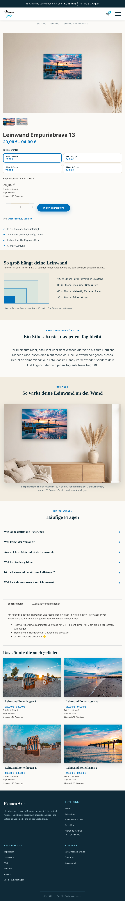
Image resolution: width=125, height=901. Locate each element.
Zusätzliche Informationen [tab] (46, 603)
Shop (67, 808)
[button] (62, 532)
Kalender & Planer (74, 819)
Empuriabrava (14, 218)
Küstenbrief (70, 863)
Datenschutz (9, 857)
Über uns (69, 857)
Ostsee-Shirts (72, 834)
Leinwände (70, 814)
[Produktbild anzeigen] (62, 73)
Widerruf (8, 868)
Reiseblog (69, 825)
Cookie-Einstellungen (14, 880)
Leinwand (54, 23)
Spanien (27, 218)
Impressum (9, 851)
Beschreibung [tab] (15, 603)
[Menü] (118, 14)
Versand (11, 192)
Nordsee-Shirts (73, 830)
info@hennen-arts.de (75, 851)
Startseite (41, 23)
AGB (6, 863)
